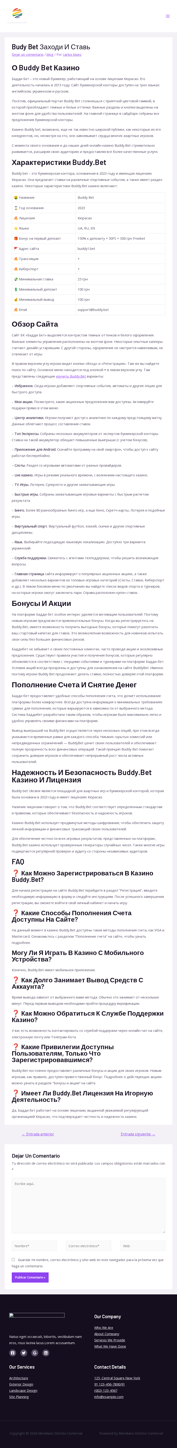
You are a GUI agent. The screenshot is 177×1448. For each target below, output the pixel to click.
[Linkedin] (45, 1352)
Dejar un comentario (28, 54)
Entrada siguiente (138, 1134)
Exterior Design (21, 1384)
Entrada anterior (38, 1134)
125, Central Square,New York (117, 1378)
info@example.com (109, 1396)
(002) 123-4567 (105, 1390)
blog (50, 54)
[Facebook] (12, 1352)
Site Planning (19, 1396)
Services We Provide (109, 1340)
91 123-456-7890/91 (109, 1384)
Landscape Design (23, 1390)
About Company (106, 1333)
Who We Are (103, 1327)
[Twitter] (23, 1352)
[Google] (34, 1352)
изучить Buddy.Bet (71, 376)
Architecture (18, 1378)
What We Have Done (110, 1346)
